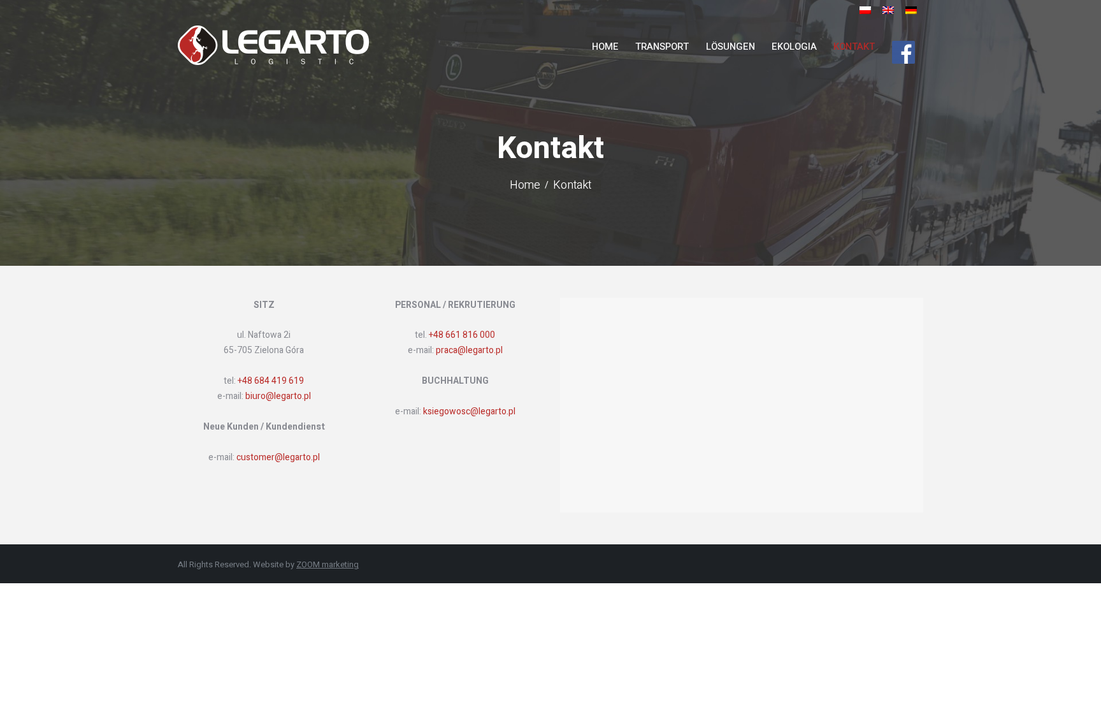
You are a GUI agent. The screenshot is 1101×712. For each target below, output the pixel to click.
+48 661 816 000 (462, 335)
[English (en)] (888, 13)
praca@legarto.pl (469, 350)
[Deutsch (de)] (911, 13)
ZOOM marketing (327, 564)
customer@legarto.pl (278, 457)
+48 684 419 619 (271, 381)
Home (525, 186)
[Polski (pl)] (865, 13)
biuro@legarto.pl (277, 396)
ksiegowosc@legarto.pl (469, 411)
